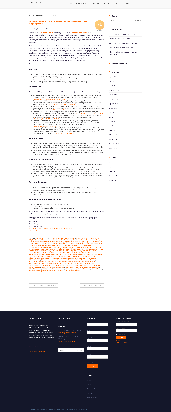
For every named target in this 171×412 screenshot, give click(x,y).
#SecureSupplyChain (68, 261)
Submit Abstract (81, 4)
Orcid (42, 64)
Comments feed (114, 176)
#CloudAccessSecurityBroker (81, 240)
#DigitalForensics (34, 247)
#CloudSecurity (34, 242)
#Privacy (42, 258)
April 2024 (112, 126)
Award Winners (40, 238)
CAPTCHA (90, 362)
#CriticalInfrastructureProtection (49, 242)
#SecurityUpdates (58, 267)
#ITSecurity (43, 252)
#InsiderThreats (34, 251)
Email (89, 330)
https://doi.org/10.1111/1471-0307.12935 (46, 119)
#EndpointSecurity (67, 247)
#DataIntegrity (76, 245)
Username (122, 322)
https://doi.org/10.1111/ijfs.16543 (53, 110)
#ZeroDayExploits (74, 271)
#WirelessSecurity (62, 271)
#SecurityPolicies (95, 265)
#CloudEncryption (97, 240)
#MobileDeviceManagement (69, 252)
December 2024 (114, 90)
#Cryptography (65, 242)
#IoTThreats (93, 251)
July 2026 (111, 81)
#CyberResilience (34, 243)
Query (89, 354)
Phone (89, 338)
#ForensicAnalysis (35, 249)
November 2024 (114, 95)
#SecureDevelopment (75, 260)
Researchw (36, 2)
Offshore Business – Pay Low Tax (119, 39)
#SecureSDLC (33, 261)
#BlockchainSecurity (56, 240)
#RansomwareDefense (52, 258)
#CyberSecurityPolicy (54, 245)
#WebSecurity (51, 271)
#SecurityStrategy (34, 267)
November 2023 (114, 148)
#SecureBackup (91, 258)
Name (89, 322)
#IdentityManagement (77, 249)
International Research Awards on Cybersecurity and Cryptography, (50, 228)
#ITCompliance (34, 252)
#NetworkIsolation (53, 254)
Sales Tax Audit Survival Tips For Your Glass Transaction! (123, 53)
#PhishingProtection (77, 256)
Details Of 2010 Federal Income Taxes (121, 48)
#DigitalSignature (46, 247)
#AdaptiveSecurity (69, 238)
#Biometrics (45, 240)
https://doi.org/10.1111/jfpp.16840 (63, 133)
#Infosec (100, 249)
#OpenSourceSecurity (36, 256)
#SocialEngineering (71, 269)
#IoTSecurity (69, 251)
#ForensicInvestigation (48, 249)
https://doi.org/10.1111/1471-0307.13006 (62, 104)
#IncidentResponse (91, 249)
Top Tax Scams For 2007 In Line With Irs (122, 34)
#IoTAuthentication (58, 251)
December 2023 (114, 144)
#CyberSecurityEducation (76, 243)
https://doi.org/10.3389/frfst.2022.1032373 (46, 126)
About (127, 4)
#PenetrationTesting (63, 256)
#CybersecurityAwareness (59, 243)
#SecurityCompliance (64, 263)
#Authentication (95, 238)
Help (136, 4)
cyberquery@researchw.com (67, 333)
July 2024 (111, 112)
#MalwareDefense (53, 252)
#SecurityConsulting (77, 263)
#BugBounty (67, 240)
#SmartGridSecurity (35, 269)
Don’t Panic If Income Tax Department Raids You (124, 43)
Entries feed (112, 171)
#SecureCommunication (59, 260)
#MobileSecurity (84, 252)
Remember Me (122, 335)
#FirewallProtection (95, 247)
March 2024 (112, 130)
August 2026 (113, 77)
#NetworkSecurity (80, 254)
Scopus (37, 64)
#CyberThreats (66, 245)
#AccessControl (58, 238)
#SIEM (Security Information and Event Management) (82, 267)
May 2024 (112, 121)
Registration (95, 4)
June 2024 (112, 117)
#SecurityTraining (46, 267)
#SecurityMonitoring (58, 265)
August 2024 (113, 108)
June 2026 (112, 86)
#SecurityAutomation (36, 263)
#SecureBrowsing (34, 260)
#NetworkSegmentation (94, 254)
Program (106, 4)
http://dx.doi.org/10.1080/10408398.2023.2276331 (49, 99)
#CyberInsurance (96, 242)
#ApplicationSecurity (82, 238)
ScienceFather (52, 16)
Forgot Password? (122, 342)
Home (70, 4)
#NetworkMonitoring (67, 254)
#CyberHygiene (85, 242)
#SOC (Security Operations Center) (53, 269)
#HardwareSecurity (63, 249)
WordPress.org (113, 180)
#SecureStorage (56, 261)
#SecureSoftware (44, 261)
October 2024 (113, 99)
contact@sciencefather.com (67, 341)
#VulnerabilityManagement (37, 271)
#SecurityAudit (94, 261)
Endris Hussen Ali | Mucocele (91, 285)
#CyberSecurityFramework (93, 243)
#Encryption (56, 247)
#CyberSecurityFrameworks (38, 245)
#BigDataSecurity (34, 240)
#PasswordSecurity (50, 256)
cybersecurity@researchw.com (39, 231)
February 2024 (113, 135)
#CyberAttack (75, 242)
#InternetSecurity (45, 251)
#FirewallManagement (81, 247)
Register (111, 162)
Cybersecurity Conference (37, 352)
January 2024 (113, 139)
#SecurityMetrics (46, 265)
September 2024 (114, 104)
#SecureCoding (46, 260)
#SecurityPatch (85, 265)
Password (122, 328)
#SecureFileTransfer (89, 260)
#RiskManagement (79, 258)
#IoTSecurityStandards (81, 251)
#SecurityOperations (72, 265)
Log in (111, 167)
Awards (118, 4)
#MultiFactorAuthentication (38, 254)
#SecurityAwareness (49, 263)
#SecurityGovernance (92, 263)
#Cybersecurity (45, 243)
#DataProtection (87, 245)
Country (90, 346)
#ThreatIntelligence (84, 269)
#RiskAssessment (66, 258)
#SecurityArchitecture (82, 261)
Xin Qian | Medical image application (44, 285)
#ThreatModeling (96, 269)
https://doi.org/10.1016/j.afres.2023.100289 (90, 113)
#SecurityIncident (34, 265)
